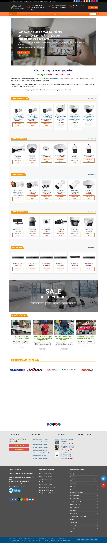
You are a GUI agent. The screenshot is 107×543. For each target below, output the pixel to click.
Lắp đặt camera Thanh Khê (46, 479)
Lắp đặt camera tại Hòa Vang (46, 493)
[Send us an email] (82, 1)
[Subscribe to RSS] (87, 1)
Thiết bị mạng (59, 14)
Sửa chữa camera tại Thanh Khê (40, 447)
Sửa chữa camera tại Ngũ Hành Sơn (41, 453)
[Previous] (14, 42)
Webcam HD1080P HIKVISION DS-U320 (18, 228)
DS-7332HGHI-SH (46, 264)
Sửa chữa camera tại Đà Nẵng (39, 439)
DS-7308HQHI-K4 (60, 264)
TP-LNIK (72, 528)
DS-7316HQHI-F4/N (18, 264)
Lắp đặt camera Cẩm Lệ (45, 484)
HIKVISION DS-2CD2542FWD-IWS (46, 228)
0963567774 (55, 7)
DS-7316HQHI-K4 (89, 264)
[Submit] (97, 14)
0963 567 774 (30, 44)
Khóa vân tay (50, 14)
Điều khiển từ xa (74, 498)
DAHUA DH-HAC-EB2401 (89, 191)
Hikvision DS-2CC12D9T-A (60, 228)
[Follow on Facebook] (74, 1)
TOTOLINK (73, 525)
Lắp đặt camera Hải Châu (45, 476)
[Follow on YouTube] (92, 1)
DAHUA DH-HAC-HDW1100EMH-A (46, 191)
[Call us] (21, 499)
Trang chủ (13, 14)
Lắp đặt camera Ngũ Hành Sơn (47, 487)
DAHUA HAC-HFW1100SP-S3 (61, 191)
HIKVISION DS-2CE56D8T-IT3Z (89, 228)
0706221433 (63, 7)
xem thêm (21, 347)
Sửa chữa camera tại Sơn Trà (39, 444)
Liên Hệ (80, 14)
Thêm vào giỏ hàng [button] (18, 124)
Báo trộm (72, 474)
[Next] (92, 42)
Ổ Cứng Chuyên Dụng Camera (78, 516)
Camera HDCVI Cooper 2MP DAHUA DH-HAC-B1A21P (18, 192)
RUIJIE (72, 519)
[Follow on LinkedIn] (89, 1)
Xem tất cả (91, 99)
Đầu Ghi (72, 489)
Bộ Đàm (72, 477)
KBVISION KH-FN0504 (60, 155)
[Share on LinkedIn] (59, 424)
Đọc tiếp (89, 123)
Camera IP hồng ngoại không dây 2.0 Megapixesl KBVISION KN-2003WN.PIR (18, 117)
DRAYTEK (72, 486)
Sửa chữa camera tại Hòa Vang (40, 458)
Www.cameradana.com (20, 487)
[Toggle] (97, 480)
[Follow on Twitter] (79, 1)
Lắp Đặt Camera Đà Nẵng (43, 541)
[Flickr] (94, 1)
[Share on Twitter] (50, 424)
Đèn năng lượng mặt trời (76, 492)
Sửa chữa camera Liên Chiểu (39, 455)
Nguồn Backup (74, 513)
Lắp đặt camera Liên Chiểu (46, 490)
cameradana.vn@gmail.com (59, 5)
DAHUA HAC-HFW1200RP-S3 (32, 191)
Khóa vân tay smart (75, 504)
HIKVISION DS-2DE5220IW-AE (32, 228)
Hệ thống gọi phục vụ (75, 501)
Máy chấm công (74, 507)
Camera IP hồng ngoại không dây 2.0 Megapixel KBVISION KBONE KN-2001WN (46, 117)
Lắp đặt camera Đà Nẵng (45, 473)
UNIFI (71, 531)
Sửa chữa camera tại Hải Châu (39, 450)
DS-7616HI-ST (74, 264)
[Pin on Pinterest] (56, 424)
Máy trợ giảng (73, 510)
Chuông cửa (73, 483)
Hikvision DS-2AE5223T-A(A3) (74, 228)
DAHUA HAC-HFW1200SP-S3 (75, 191)
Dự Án (86, 14)
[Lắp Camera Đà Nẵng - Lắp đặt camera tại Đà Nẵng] (17, 7)
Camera (21, 14)
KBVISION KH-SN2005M (18, 155)
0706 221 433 (39, 44)
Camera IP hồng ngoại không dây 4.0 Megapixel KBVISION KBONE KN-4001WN (32, 117)
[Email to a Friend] (53, 424)
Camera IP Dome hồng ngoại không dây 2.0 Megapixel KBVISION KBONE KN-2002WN (88, 118)
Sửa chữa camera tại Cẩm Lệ (39, 442)
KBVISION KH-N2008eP (74, 155)
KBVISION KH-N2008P (88, 155)
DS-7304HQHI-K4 (32, 264)
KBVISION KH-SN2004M (32, 155)
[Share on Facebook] (48, 424)
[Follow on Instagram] (77, 1)
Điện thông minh (32, 14)
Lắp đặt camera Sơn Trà (45, 482)
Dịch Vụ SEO (61, 541)
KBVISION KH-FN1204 (46, 155)
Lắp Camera (71, 14)
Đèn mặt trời (42, 14)
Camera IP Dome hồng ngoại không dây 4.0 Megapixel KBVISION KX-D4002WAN (60, 118)
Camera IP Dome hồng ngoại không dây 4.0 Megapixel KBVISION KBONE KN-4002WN (74, 118)
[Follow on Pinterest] (84, 1)
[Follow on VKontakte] (97, 1)
